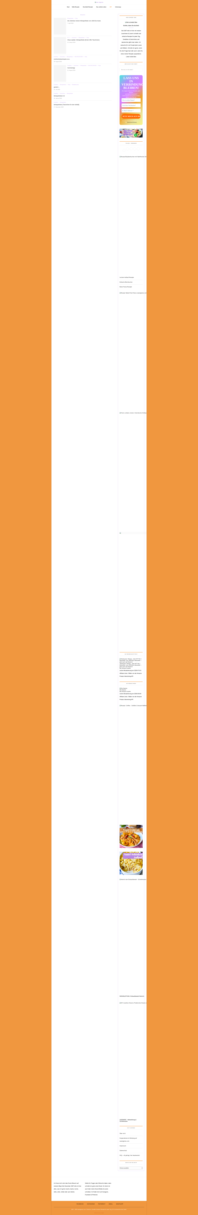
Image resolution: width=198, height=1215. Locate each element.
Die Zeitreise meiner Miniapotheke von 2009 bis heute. (84, 21)
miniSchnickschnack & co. (62, 59)
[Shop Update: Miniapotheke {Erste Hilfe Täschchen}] (60, 45)
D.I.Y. (68, 37)
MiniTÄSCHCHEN (79, 56)
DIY (111, 7)
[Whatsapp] (138, 150)
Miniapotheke (70, 18)
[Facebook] (124, 150)
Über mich (123, 1133)
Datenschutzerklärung (132, 122)
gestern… (57, 87)
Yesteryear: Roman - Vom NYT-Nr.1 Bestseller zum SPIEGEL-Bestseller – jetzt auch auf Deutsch (130, 665)
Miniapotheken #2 (59, 96)
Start (68, 7)
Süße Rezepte (75, 7)
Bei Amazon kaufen (125, 668)
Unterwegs (118, 7)
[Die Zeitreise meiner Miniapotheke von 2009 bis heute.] (60, 26)
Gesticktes (74, 37)
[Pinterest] (131, 150)
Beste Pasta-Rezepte (126, 287)
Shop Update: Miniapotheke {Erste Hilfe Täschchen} (83, 40)
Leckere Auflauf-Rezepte (127, 277)
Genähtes (56, 56)
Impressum (123, 1146)
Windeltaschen (75, 84)
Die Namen (123, 690)
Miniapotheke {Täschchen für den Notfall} (66, 104)
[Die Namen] (123, 688)
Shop (76, 18)
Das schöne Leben (101, 7)
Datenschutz (123, 1150)
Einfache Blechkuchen (126, 282)
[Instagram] (127, 150)
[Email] (134, 150)
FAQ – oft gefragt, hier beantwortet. (130, 1155)
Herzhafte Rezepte (88, 7)
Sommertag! (71, 68)
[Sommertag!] (60, 73)
